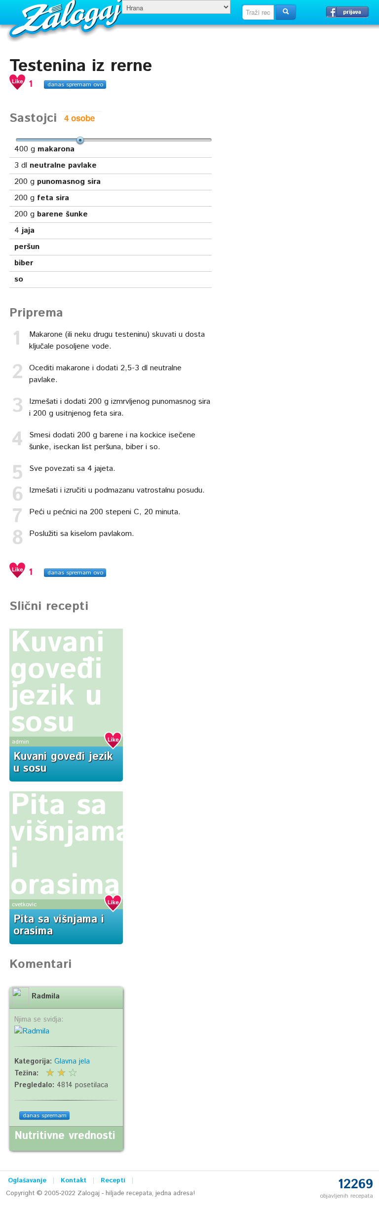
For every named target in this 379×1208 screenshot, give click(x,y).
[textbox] (258, 12)
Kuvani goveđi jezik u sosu (57, 683)
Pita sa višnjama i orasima (71, 845)
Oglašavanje (27, 1180)
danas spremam (45, 1115)
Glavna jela (72, 1061)
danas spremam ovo (75, 84)
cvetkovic (24, 904)
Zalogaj (67, 17)
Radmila (46, 996)
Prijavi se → (347, 12)
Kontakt (73, 1180)
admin (20, 742)
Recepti (113, 1180)
